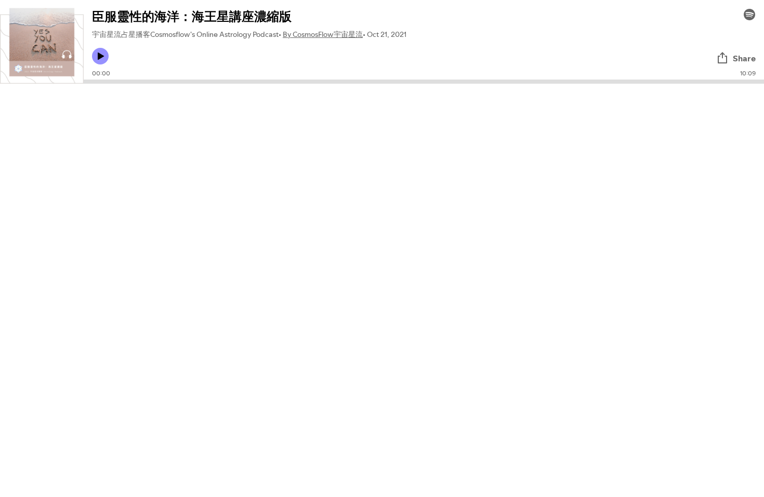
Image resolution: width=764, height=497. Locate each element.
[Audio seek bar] (424, 82)
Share (744, 58)
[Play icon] (100, 56)
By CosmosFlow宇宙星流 (323, 34)
